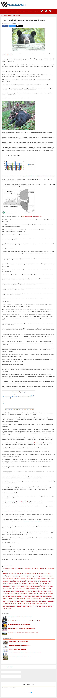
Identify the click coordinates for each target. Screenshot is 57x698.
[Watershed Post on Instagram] (50, 10)
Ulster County (13, 573)
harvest (41, 568)
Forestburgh (5, 605)
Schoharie (25, 596)
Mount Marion (37, 588)
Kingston (43, 576)
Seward (29, 596)
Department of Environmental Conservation (27, 568)
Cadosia (9, 581)
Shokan (32, 586)
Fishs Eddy (19, 581)
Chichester (5, 590)
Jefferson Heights (50, 600)
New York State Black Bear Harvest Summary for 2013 (31, 216)
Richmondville (19, 596)
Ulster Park (18, 585)
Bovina (43, 573)
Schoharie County (20, 573)
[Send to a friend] (19, 26)
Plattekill (18, 578)
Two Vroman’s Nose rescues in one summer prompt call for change (23, 632)
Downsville (35, 580)
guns (38, 568)
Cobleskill (39, 595)
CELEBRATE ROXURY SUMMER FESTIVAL (17, 649)
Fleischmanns (44, 581)
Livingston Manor (6, 593)
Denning (21, 576)
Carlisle (35, 595)
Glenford (28, 585)
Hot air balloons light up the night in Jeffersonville (19, 624)
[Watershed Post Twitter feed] (46, 10)
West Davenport (49, 580)
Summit (37, 596)
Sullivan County (28, 573)
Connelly (49, 583)
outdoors (5, 568)
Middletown (45, 575)
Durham (34, 600)
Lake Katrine (50, 590)
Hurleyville (24, 606)
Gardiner (29, 576)
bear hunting (5, 570)
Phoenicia (27, 590)
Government (8, 565)
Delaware (43, 603)
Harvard (9, 608)
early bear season (51, 568)
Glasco (23, 588)
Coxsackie (25, 600)
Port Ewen (5, 585)
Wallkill (41, 590)
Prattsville (23, 601)
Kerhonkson (5, 588)
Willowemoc (5, 595)
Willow (42, 591)
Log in (7, 666)
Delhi (9, 575)
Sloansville (5, 600)
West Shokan (37, 586)
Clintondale (43, 586)
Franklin (13, 15)
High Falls (48, 585)
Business (28, 684)
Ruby (4, 591)
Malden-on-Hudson (30, 588)
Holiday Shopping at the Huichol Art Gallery (18, 641)
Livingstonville (51, 598)
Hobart (29, 583)
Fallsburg (48, 603)
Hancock (21, 575)
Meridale (35, 581)
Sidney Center (24, 583)
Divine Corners (48, 605)
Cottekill (16, 588)
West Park (23, 585)
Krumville (23, 586)
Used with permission (8, 54)
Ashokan (13, 586)
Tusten (4, 603)
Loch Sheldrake (42, 606)
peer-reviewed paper (9, 511)
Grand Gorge (18, 583)
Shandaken (38, 578)
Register (11, 666)
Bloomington (11, 588)
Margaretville (5, 583)
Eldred (52, 605)
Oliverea (22, 590)
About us (30, 11)
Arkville (39, 581)
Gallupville (46, 598)
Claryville (25, 580)
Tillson (20, 588)
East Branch (13, 581)
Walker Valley (36, 590)
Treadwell (18, 15)
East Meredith (30, 581)
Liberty (31, 593)
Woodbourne (9, 603)
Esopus (24, 576)
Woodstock (17, 580)
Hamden (16, 575)
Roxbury (51, 575)
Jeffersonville (29, 606)
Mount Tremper (16, 590)
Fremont (10, 605)
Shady (38, 591)
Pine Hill (31, 590)
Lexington (11, 601)
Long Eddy (5, 608)
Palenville (13, 593)
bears (16, 568)
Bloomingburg (36, 605)
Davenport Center (41, 580)
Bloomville (24, 581)
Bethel (29, 603)
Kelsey (40, 583)
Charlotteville (35, 598)
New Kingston (12, 583)
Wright (40, 596)
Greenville (36, 593)
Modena (47, 586)
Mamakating (25, 605)
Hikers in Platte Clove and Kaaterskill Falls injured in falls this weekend (24, 620)
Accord (51, 586)
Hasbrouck (19, 606)
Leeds (7, 601)
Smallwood (44, 601)
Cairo (47, 593)
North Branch (28, 601)
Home (7, 11)
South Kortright (34, 583)
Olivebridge (27, 586)
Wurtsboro (20, 603)
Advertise (36, 11)
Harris (14, 606)
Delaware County (7, 15)
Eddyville (45, 590)
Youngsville (25, 603)
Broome (31, 595)
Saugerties (33, 578)
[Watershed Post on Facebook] (41, 10)
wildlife (8, 568)
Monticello (27, 593)
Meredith (41, 575)
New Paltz (11, 578)
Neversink (50, 593)
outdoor (45, 568)
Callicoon (34, 603)
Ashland (9, 600)
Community (22, 11)
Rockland (10, 595)
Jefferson (8, 596)
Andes (40, 573)
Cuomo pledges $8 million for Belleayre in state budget (20, 616)
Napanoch (24, 591)
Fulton (53, 595)
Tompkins (13, 576)
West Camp (43, 588)
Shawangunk (43, 578)
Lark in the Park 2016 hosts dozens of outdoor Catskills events (21, 628)
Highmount (10, 590)
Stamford (8, 576)
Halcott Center (39, 600)
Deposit (18, 595)
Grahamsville (10, 606)
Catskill (20, 600)
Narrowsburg (34, 601)
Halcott (21, 580)
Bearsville (35, 591)
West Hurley (38, 585)
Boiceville (18, 586)
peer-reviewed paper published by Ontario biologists (19, 501)
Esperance (49, 595)
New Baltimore (42, 593)
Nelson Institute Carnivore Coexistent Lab (31, 521)
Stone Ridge (5, 586)
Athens (13, 600)
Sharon (33, 596)
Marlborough (5, 578)
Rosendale (28, 578)
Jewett (4, 601)
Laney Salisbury (6, 23)
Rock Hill (40, 601)
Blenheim (27, 595)
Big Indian (49, 588)
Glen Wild (5, 606)
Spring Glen (29, 591)
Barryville (31, 605)
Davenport (5, 575)
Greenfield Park (18, 591)
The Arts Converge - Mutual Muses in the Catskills (19, 656)
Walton (17, 576)
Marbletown (51, 576)
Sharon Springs (23, 598)
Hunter (45, 591)
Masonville (36, 575)
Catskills (12, 568)
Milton (9, 586)
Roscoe (14, 595)
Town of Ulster (6, 580)
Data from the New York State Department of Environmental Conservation (40, 176)
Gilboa (4, 596)
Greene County (35, 573)
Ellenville (12, 591)
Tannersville (50, 591)
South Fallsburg (51, 601)
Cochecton (38, 603)
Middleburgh (13, 596)
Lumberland (19, 605)
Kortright (31, 575)
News (11, 11)
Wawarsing (11, 580)
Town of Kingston (50, 578)
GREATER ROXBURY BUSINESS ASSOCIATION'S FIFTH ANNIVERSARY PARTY (24, 653)
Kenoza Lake (35, 606)
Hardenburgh (34, 576)
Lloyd (47, 576)
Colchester (48, 573)
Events (16, 11)
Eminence (41, 598)
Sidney (4, 576)
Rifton (9, 585)
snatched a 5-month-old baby (37, 442)
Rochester (23, 578)
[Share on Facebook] (5, 26)
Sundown (30, 580)
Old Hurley (33, 585)
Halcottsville (50, 581)
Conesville (44, 595)
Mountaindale (49, 606)
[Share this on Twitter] (12, 26)
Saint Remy (13, 585)
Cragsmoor (8, 591)
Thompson (22, 593)
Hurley (39, 576)
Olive (15, 578)
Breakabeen (29, 598)
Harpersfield (26, 575)
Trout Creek (44, 583)
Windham (17, 593)
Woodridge (15, 603)
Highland (43, 585)
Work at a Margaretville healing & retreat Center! (19, 645)
